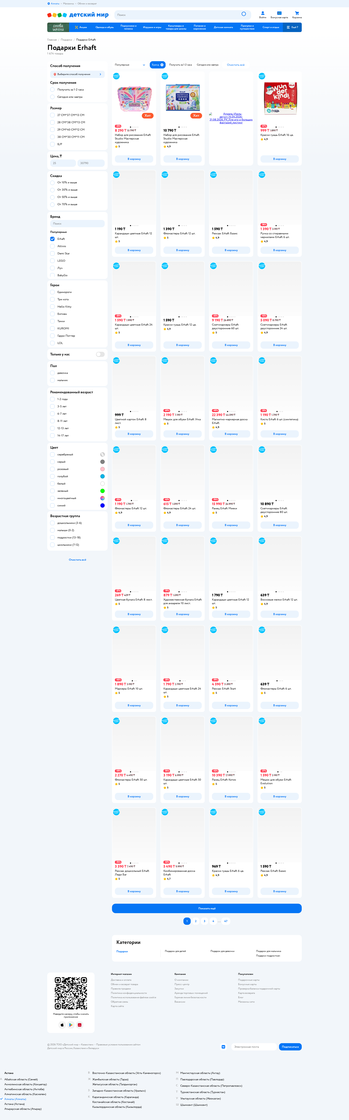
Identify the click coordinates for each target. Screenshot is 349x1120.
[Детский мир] (78, 15)
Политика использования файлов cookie (133, 997)
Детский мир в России (60, 1048)
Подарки (66, 40)
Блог (240, 997)
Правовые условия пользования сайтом (118, 1044)
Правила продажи (121, 988)
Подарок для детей (175, 951)
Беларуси (93, 1048)
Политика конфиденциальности (129, 993)
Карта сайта (117, 1006)
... (219, 921)
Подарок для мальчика (268, 951)
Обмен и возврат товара (124, 984)
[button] (292, 27)
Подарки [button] (122, 951)
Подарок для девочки (222, 951)
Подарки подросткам (268, 955)
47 (225, 921)
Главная (52, 40)
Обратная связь (119, 1001)
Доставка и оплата (121, 979)
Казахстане (79, 1048)
